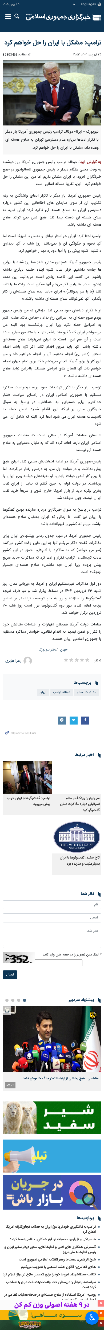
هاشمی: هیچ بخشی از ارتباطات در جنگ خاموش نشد (61, 1078)
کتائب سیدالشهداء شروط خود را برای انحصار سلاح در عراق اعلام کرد (49, 1275)
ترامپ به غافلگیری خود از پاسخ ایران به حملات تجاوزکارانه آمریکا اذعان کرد (51, 1229)
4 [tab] (7, 1000)
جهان (63, 650)
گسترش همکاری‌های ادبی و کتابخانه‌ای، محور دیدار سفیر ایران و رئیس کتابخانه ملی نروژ (50, 1249)
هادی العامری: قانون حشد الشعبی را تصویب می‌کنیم (58, 1267)
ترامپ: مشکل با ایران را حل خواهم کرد (52, 43)
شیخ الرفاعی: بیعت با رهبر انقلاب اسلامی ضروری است (57, 1260)
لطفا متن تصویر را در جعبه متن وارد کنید (72, 954)
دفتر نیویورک (47, 650)
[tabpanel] (52, 1048)
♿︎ (92, 1317)
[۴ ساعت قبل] (52, 1039)
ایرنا (58, 17)
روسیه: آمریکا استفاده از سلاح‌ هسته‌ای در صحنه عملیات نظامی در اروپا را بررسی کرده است (50, 1297)
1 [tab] (24, 1000)
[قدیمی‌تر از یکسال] (76, 777)
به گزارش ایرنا (90, 162)
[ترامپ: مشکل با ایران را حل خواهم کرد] (52, 93)
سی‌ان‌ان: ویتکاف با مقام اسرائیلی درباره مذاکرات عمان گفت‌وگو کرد (80, 804)
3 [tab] (12, 1000)
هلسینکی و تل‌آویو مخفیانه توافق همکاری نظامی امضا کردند (53, 1239)
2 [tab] (18, 1000)
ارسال (10, 975)
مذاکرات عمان (86, 692)
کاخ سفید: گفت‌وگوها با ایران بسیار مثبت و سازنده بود (80, 861)
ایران (42, 692)
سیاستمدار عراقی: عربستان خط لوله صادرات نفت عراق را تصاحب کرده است (51, 1284)
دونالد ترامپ (61, 692)
